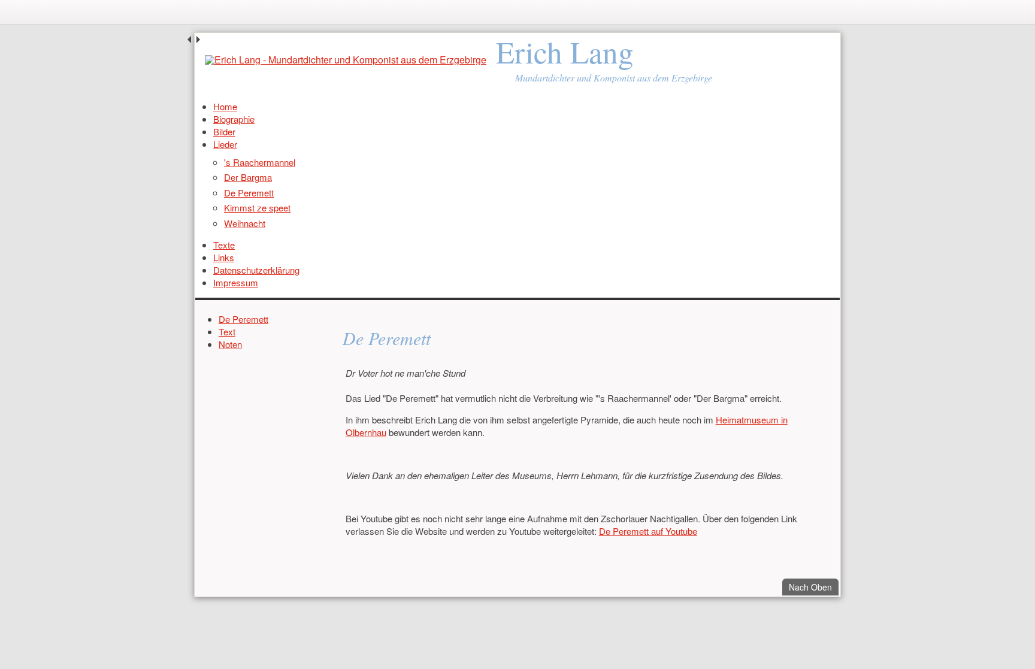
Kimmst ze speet (257, 207)
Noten (230, 344)
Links (223, 257)
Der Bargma (248, 177)
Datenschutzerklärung (256, 270)
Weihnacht (244, 223)
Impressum (235, 282)
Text (227, 331)
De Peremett (249, 192)
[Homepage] (345, 60)
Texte (224, 244)
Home (225, 106)
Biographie (234, 119)
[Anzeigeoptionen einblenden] (830, 12)
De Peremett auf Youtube (648, 531)
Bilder (224, 131)
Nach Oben (814, 586)
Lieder (225, 144)
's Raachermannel (259, 162)
